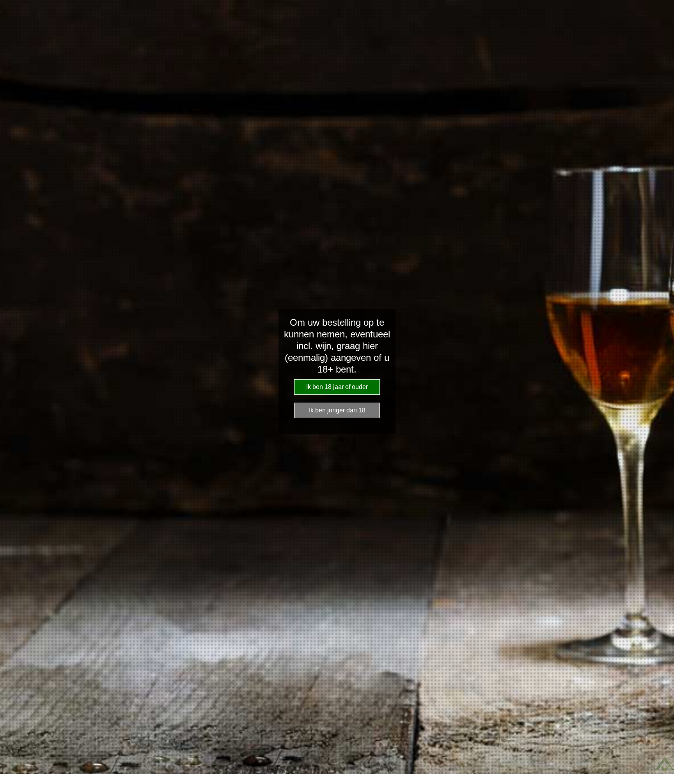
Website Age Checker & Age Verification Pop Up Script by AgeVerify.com (664, 764)
